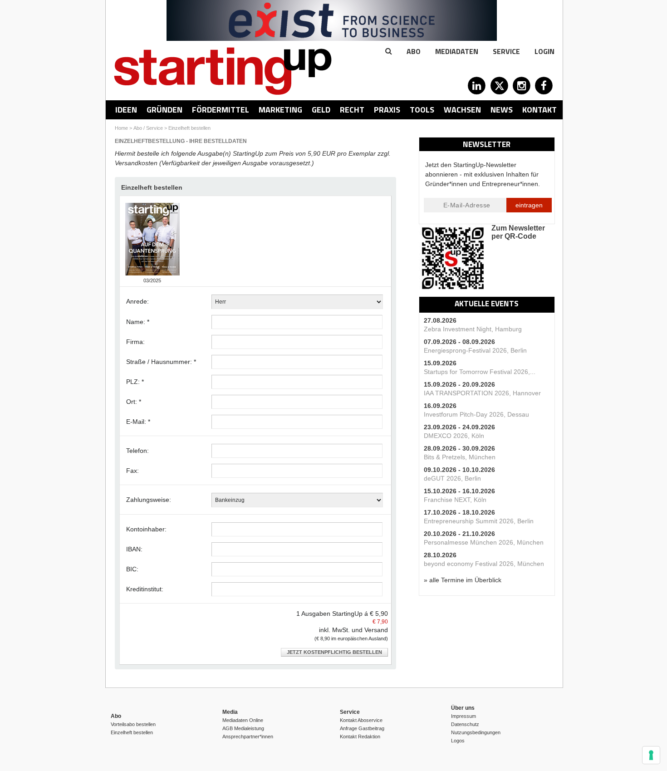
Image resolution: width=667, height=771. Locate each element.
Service (506, 51)
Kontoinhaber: (146, 529)
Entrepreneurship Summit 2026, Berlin (479, 521)
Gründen (164, 109)
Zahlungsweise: (148, 499)
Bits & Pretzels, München (459, 457)
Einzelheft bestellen (189, 128)
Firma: (135, 341)
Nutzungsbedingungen (475, 732)
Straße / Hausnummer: (161, 361)
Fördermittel (220, 109)
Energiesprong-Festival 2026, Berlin (475, 350)
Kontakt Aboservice (361, 720)
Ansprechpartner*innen (247, 736)
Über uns (463, 708)
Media (230, 712)
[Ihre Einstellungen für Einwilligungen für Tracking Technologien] (651, 755)
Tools (422, 109)
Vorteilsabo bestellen (133, 724)
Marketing (280, 109)
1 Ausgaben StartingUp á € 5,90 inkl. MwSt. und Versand (342, 625)
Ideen (126, 109)
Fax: (132, 470)
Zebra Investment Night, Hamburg (473, 329)
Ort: (133, 401)
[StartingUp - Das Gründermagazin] (223, 71)
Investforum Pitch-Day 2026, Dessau (476, 414)
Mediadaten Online (242, 720)
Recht (352, 109)
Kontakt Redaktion (360, 736)
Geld (321, 109)
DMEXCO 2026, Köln (454, 435)
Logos (458, 740)
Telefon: (137, 450)
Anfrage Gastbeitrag (362, 728)
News (501, 109)
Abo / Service (148, 128)
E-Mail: (138, 421)
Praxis (387, 109)
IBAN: (134, 549)
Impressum (463, 716)
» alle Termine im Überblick (462, 580)
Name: (137, 321)
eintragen (529, 205)
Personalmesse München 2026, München (484, 542)
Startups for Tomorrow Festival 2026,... (479, 371)
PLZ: (135, 381)
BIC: (132, 569)
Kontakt (539, 109)
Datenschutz (465, 724)
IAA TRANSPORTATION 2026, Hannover (482, 393)
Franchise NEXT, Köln (455, 499)
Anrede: (137, 301)
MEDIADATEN (456, 51)
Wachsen (462, 109)
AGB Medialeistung (243, 728)
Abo (414, 51)
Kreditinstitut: (144, 589)
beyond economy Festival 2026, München (484, 563)
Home (121, 128)
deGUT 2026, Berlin (452, 478)
